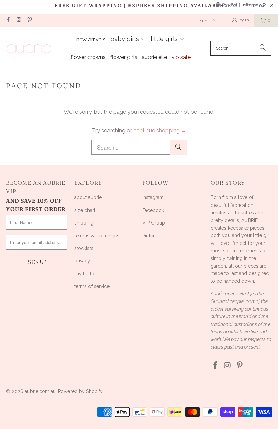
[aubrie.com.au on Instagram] (18, 20)
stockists (83, 248)
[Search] (262, 48)
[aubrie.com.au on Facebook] (8, 20)
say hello (84, 273)
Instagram (153, 197)
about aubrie (88, 197)
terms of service (92, 286)
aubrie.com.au (40, 391)
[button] (128, 40)
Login (244, 20)
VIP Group (153, 223)
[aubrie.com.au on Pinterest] (29, 20)
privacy (82, 261)
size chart (84, 210)
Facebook (153, 210)
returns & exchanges (96, 235)
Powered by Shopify (80, 391)
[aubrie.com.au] (29, 48)
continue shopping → (159, 130)
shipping (83, 223)
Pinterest (151, 235)
